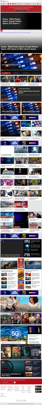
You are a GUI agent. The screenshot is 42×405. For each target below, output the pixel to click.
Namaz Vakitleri (17, 387)
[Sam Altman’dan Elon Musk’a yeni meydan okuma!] (35, 329)
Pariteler (23, 392)
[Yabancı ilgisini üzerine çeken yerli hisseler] (10, 129)
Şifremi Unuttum (3, 396)
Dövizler (23, 387)
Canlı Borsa (16, 386)
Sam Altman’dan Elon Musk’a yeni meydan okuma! (34, 336)
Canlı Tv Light (3, 389)
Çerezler (21, 403)
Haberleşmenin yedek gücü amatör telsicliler (34, 339)
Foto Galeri (29, 386)
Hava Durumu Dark (4, 386)
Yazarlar (28, 389)
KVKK (23, 403)
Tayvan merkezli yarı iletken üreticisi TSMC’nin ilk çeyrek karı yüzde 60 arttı (34, 342)
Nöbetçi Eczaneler (11, 389)
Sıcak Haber (29, 392)
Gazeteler (28, 390)
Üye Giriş (2, 393)
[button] (1, 30)
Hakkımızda (10, 403)
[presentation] (2, 352)
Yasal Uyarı (32, 403)
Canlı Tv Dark (10, 386)
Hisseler (23, 389)
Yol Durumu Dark (3, 387)
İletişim (13, 403)
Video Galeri (29, 387)
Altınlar (23, 386)
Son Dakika (9, 390)
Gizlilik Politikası (17, 403)
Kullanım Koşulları (27, 403)
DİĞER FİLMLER (37, 345)
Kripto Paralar (24, 390)
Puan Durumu (16, 389)
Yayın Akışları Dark (11, 387)
